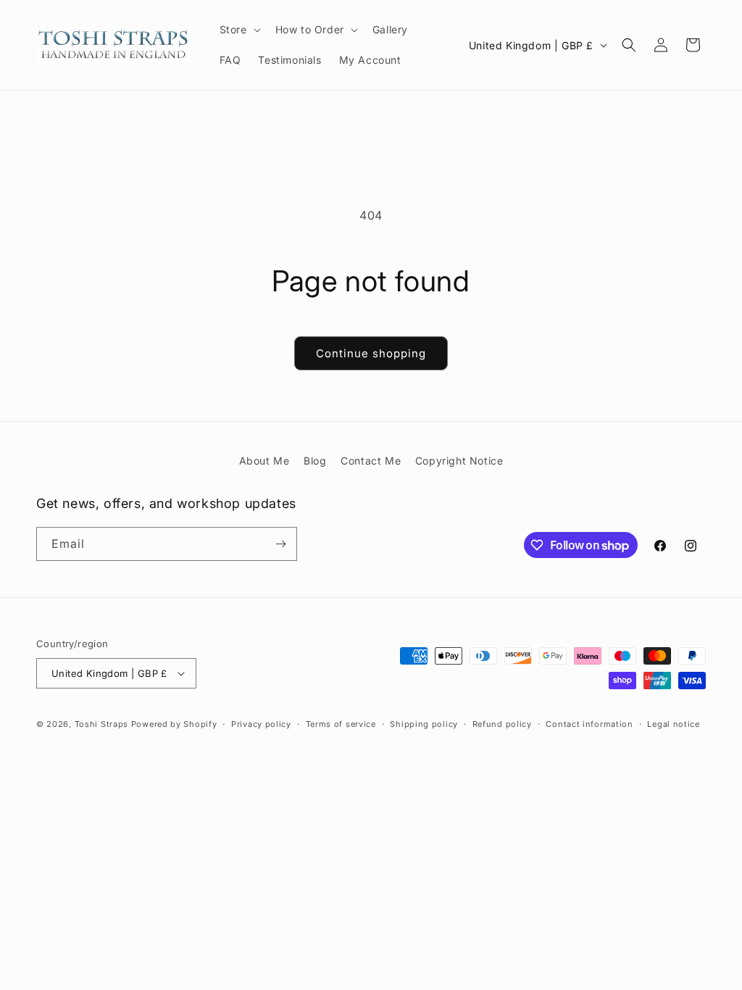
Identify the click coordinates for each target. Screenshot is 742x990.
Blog (315, 460)
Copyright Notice (459, 460)
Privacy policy (261, 724)
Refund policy (502, 724)
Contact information (589, 724)
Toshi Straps (101, 724)
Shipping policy (424, 724)
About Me (264, 460)
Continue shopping (371, 353)
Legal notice (673, 724)
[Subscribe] (280, 544)
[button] (239, 29)
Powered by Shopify (174, 724)
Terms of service (341, 724)
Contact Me (371, 460)
